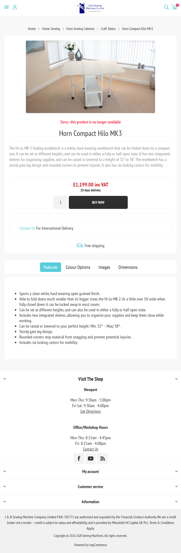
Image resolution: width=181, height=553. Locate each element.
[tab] (50, 267)
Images (104, 267)
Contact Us (27, 228)
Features (51, 267)
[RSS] (102, 458)
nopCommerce (98, 545)
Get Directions (90, 411)
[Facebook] (79, 458)
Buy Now (98, 202)
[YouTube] (90, 458)
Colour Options (78, 267)
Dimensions (128, 267)
